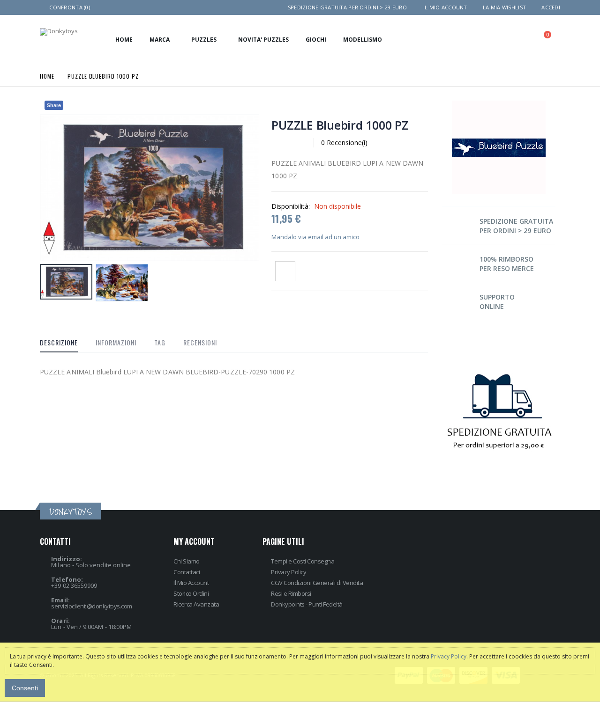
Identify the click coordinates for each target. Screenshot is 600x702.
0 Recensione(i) (344, 142)
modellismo (362, 40)
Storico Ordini (191, 593)
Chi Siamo (186, 561)
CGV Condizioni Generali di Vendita (317, 582)
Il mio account (445, 7)
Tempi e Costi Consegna (302, 561)
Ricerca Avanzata (196, 604)
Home (47, 76)
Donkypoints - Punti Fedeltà (307, 604)
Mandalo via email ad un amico (315, 237)
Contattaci (186, 572)
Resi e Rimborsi (291, 593)
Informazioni (116, 342)
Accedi (550, 7)
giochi (316, 40)
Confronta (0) (69, 7)
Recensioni (200, 342)
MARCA (160, 40)
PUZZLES (204, 40)
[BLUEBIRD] (499, 103)
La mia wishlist (504, 7)
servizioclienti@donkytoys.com (91, 606)
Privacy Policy (288, 572)
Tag (159, 342)
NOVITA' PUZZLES (263, 40)
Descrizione (59, 342)
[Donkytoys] (59, 32)
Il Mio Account (191, 582)
